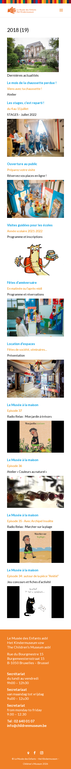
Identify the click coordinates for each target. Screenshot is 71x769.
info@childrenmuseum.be (27, 725)
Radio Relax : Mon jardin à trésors (29, 416)
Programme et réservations (25, 294)
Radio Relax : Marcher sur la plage (29, 527)
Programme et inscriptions (25, 237)
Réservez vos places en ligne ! (27, 176)
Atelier (11, 94)
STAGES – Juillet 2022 (21, 114)
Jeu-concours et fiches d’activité (29, 582)
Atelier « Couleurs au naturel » (27, 472)
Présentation (16, 355)
